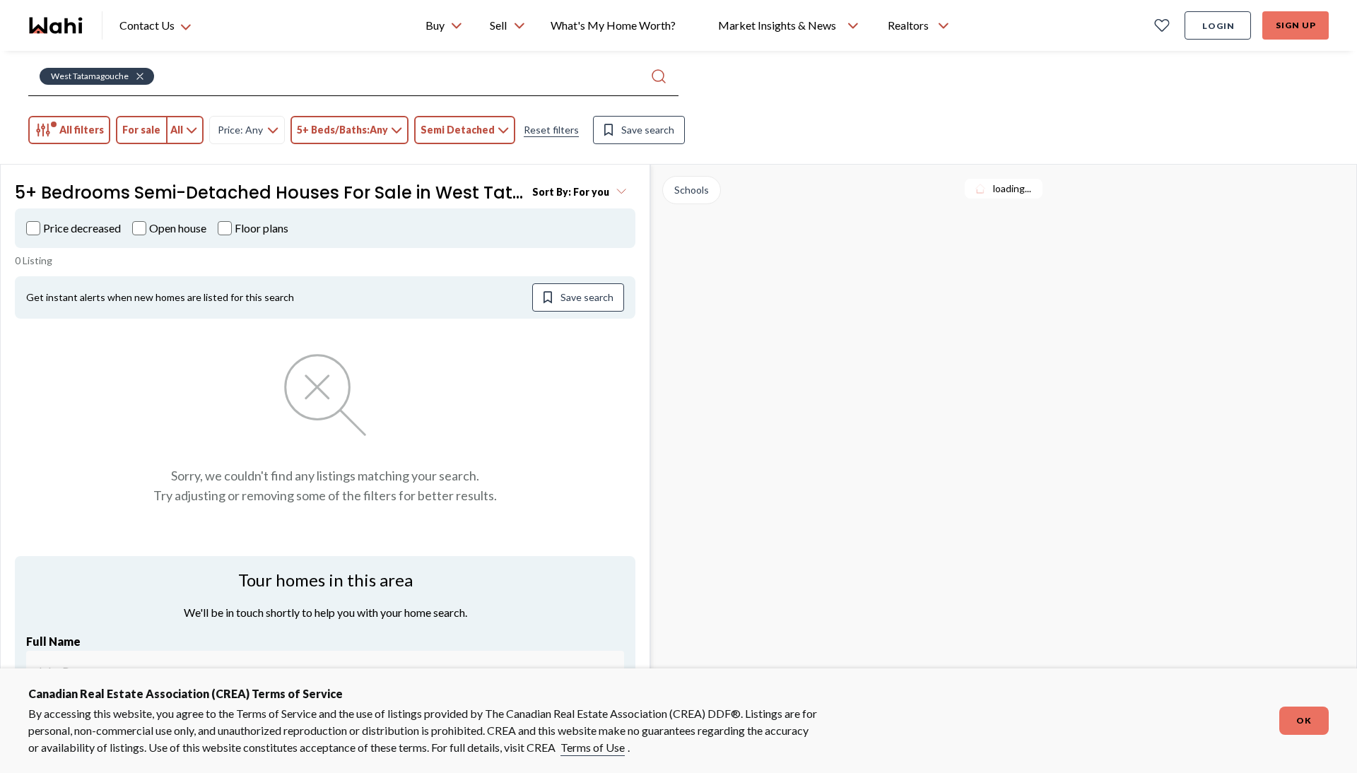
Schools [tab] (691, 190)
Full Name (53, 641)
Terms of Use (592, 747)
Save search (647, 130)
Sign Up (1296, 25)
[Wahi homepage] (56, 25)
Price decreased (82, 228)
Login (1218, 25)
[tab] (69, 130)
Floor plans (261, 228)
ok (1304, 720)
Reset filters (551, 130)
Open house (177, 228)
